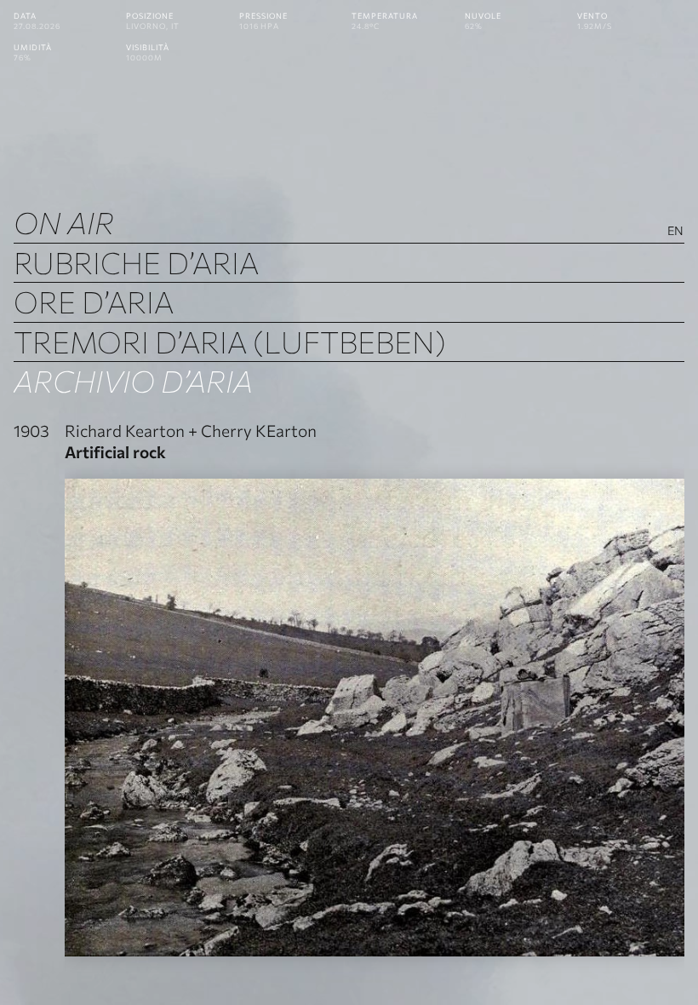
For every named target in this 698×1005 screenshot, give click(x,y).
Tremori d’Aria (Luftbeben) (230, 341)
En (675, 230)
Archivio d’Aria (133, 380)
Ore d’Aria (94, 301)
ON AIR (64, 222)
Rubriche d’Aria (136, 262)
